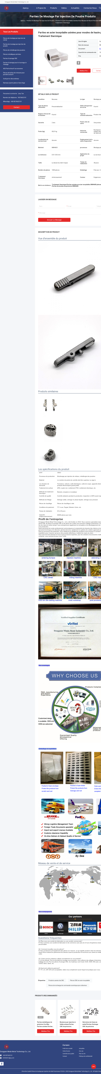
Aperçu (23, 20)
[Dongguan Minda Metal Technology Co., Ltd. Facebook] (78, 63)
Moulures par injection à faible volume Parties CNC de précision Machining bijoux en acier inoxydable (68, 1024)
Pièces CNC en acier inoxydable (80, 980)
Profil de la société (67, 1048)
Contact (16, 107)
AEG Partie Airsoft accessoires (13, 68)
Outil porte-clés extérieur (11, 78)
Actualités (81, 1048)
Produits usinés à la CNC (56, 980)
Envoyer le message (54, 220)
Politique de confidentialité (85, 1056)
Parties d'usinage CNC (10, 58)
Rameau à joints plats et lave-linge (14, 83)
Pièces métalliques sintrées (12, 54)
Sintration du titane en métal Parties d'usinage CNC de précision (90, 1024)
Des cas (81, 1051)
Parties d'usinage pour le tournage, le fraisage (15, 63)
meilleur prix (83, 71)
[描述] (100, 8)
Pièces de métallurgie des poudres (14, 50)
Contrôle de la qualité (68, 1053)
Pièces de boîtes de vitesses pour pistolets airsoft (14, 73)
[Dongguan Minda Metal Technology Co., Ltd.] (6, 8)
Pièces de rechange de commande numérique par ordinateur (68, 985)
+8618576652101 (16, 101)
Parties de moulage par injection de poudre (40, 20)
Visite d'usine (66, 1051)
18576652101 (22, 97)
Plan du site (82, 1053)
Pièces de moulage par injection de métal (14, 39)
